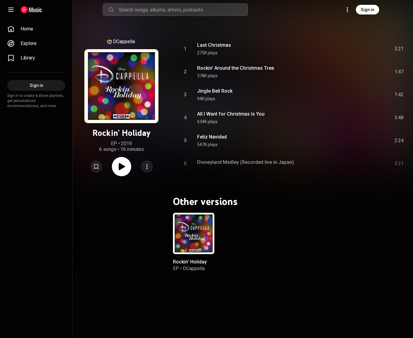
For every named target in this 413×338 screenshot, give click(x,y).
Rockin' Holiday (190, 261)
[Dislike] (364, 48)
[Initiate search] (111, 9)
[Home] (31, 9)
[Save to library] (96, 166)
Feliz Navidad (212, 137)
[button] (96, 167)
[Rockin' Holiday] (193, 233)
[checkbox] (399, 49)
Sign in (367, 9)
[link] (36, 29)
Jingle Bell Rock (215, 91)
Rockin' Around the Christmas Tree (235, 68)
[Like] (353, 48)
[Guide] (11, 9)
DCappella (124, 41)
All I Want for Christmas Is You (231, 114)
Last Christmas (214, 45)
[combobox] (183, 10)
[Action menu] (147, 167)
